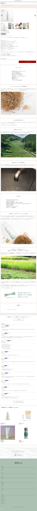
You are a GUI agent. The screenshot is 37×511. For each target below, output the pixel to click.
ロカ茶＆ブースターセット (21, 423)
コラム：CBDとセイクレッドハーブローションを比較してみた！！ (9, 55)
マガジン (2, 490)
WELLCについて (2, 474)
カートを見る (2, 484)
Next (35, 15)
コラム (1, 491)
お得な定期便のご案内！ (18, 0)
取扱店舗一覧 (2, 478)
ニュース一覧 (2, 489)
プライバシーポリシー (3, 497)
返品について (2, 501)
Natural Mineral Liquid (3, 423)
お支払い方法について (3, 499)
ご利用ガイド (2, 498)
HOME (2, 5)
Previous (1, 15)
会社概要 (2, 502)
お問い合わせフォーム (3, 503)
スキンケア (5, 5)
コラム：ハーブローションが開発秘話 (5, 54)
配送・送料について (3, 500)
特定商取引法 (2, 496)
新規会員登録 (2, 483)
